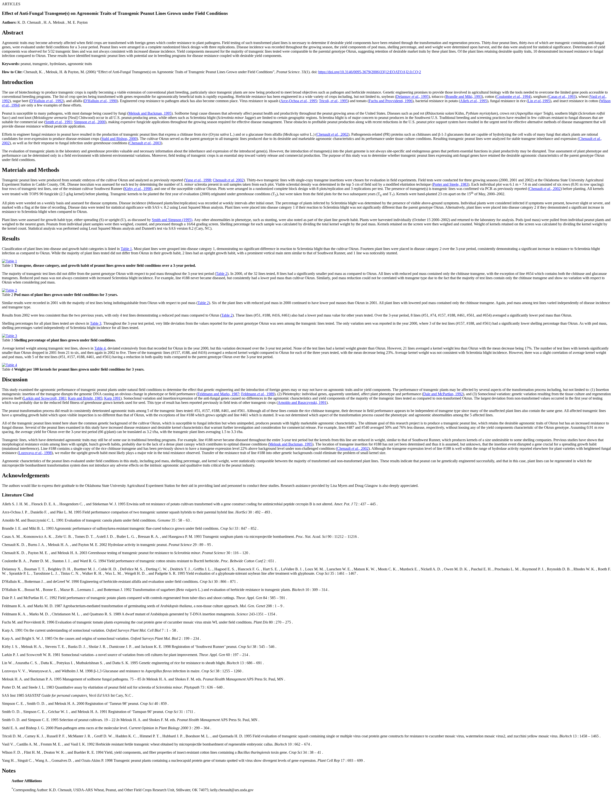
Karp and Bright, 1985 (85, 398)
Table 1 (126, 249)
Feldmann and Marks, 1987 (218, 394)
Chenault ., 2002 (332, 134)
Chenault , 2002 (228, 180)
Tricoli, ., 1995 (333, 101)
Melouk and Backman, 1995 (149, 113)
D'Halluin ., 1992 (46, 101)
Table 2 (221, 274)
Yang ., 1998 (198, 180)
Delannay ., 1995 (412, 97)
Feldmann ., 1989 (257, 394)
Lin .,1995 (539, 101)
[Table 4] (9, 365)
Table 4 (100, 348)
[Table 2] (9, 290)
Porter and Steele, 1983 (450, 184)
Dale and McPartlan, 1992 (443, 394)
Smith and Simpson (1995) (172, 220)
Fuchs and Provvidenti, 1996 (390, 101)
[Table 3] (9, 336)
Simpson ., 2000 (89, 122)
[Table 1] (9, 261)
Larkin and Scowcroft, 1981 (44, 398)
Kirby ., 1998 (137, 189)
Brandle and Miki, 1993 (464, 97)
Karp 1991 (112, 398)
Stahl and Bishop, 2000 (119, 139)
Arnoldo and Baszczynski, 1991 (302, 403)
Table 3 (95, 323)
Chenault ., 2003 (145, 143)
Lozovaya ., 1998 (35, 453)
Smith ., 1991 (58, 122)
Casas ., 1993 (562, 97)
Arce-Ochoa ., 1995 (298, 101)
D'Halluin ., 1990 (100, 101)
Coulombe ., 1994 (513, 97)
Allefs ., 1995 (473, 101)
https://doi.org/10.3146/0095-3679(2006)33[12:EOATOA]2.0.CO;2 (369, 72)
